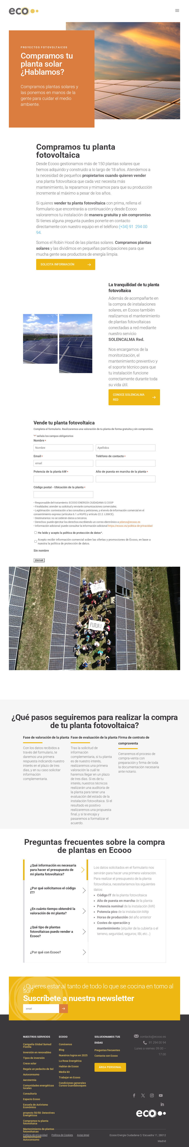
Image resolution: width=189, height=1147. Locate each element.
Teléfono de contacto (111, 456)
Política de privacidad (35, 1135)
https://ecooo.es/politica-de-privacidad (130, 525)
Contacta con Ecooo (106, 1055)
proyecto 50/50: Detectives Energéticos (39, 1114)
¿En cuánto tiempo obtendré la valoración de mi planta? (52, 911)
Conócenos (65, 1044)
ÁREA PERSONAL (110, 1067)
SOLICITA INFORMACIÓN (57, 264)
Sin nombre (41, 550)
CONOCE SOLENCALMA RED (129, 397)
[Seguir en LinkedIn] (162, 1104)
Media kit (64, 1072)
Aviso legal (83, 1135)
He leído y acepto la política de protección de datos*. (70, 532)
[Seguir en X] (143, 1095)
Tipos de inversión (34, 1058)
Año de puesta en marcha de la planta (122, 471)
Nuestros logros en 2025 (73, 1055)
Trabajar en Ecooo (69, 1077)
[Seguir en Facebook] (134, 1095)
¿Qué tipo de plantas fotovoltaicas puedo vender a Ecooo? (51, 931)
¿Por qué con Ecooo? (45, 952)
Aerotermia (29, 1080)
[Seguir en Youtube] (160, 1095)
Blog (61, 1050)
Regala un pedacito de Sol (38, 1069)
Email (38, 456)
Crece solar (29, 1063)
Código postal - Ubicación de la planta (59, 487)
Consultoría (30, 1093)
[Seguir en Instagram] (152, 1095)
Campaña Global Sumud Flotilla (37, 1045)
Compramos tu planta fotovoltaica (35, 1122)
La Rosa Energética (70, 1061)
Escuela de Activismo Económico (35, 1106)
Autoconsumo (31, 1074)
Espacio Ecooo (31, 1099)
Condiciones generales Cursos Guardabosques (72, 1084)
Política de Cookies (62, 1135)
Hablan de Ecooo (69, 1066)
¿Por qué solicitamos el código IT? (53, 890)
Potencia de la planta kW (51, 471)
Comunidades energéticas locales (38, 1087)
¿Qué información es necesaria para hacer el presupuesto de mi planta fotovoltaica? (53, 869)
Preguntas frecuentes (107, 1050)
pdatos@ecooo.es (129, 521)
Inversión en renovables (37, 1052)
